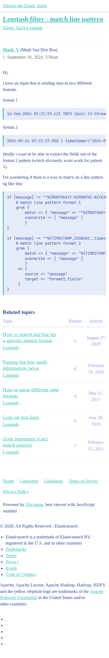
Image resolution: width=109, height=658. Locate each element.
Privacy (12, 561)
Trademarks (16, 549)
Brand (11, 568)
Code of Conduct (21, 574)
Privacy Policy (16, 491)
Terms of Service (83, 481)
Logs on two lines (21, 417)
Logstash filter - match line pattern (53, 19)
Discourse (34, 504)
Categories (29, 481)
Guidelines (53, 481)
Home (8, 481)
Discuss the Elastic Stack (25, 5)
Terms (11, 555)
